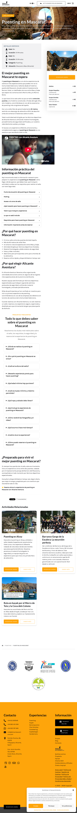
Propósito (58, 756)
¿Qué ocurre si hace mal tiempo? (20, 428)
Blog (56, 741)
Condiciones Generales (63, 809)
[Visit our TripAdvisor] (14, 763)
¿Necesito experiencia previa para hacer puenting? (19, 375)
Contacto (58, 743)
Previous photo (67, 67)
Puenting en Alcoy (13, 536)
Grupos (57, 738)
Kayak (31, 723)
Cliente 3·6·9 (59, 761)
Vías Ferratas (33, 727)
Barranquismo (34, 725)
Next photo (73, 67)
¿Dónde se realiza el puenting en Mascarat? (19, 348)
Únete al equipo (60, 765)
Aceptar (35, 806)
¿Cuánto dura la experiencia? (19, 435)
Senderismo (33, 734)
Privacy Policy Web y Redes (49, 809)
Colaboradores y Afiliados (63, 763)
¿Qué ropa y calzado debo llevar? (20, 401)
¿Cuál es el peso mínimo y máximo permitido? (20, 392)
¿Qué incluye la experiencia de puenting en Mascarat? (18, 409)
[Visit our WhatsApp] (18, 763)
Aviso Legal (59, 770)
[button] (73, 790)
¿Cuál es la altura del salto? (18, 366)
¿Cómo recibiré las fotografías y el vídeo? (20, 419)
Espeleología (33, 732)
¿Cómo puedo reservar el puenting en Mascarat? (21, 443)
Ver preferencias (67, 806)
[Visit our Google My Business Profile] (6, 763)
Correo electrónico (22, 499)
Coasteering (33, 729)
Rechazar (51, 806)
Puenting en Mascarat (21, 645)
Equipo (57, 758)
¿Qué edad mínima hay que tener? (21, 383)
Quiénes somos (60, 754)
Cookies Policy (38, 809)
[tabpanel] (62, 61)
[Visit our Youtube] (5, 767)
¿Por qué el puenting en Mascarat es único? (20, 357)
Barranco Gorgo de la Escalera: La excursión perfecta (53, 539)
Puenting (8, 645)
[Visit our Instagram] (9, 763)
